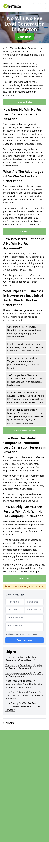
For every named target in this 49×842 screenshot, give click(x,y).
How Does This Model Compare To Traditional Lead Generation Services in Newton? (24, 695)
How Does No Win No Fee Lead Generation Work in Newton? (21, 659)
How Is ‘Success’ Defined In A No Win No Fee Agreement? (24, 674)
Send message (24, 640)
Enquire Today (24, 102)
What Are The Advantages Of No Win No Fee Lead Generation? (24, 666)
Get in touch (24, 36)
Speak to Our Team (24, 430)
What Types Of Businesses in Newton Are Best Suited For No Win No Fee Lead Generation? (23, 684)
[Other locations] (36, 6)
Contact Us (24, 231)
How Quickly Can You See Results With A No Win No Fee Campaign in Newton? (23, 706)
